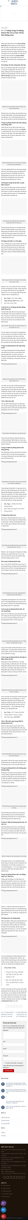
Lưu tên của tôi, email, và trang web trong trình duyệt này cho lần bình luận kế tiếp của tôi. (13, 1065)
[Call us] (15, 1177)
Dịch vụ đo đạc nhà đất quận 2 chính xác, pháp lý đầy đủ (16, 1107)
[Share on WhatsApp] (7, 1006)
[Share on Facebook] (9, 1006)
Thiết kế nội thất (5, 1120)
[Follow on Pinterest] (18, 1177)
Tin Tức (4, 28)
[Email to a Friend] (15, 1006)
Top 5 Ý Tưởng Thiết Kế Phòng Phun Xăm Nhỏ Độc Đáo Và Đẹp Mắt (7, 1014)
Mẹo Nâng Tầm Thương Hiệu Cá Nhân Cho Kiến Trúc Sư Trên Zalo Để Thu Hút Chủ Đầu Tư (16, 1084)
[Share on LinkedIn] (21, 1006)
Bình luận (6, 1030)
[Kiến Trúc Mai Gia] (14, 2)
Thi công (3, 1135)
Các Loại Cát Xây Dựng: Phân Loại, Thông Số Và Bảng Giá (15, 1102)
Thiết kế (3, 1132)
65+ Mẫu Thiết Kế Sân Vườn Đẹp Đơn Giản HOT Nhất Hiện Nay (21, 1014)
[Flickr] (24, 1177)
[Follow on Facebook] (4, 1177)
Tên (4, 1041)
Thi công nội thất (5, 1123)
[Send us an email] (12, 1177)
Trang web (5, 1055)
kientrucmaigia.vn (18, 1218)
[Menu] (2, 3)
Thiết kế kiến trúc (5, 1117)
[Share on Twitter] (12, 1006)
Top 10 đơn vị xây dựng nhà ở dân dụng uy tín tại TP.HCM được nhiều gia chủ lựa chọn (16, 1091)
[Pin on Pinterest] (18, 1006)
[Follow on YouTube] (21, 1177)
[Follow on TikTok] (9, 1177)
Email (5, 1048)
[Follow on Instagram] (7, 1177)
